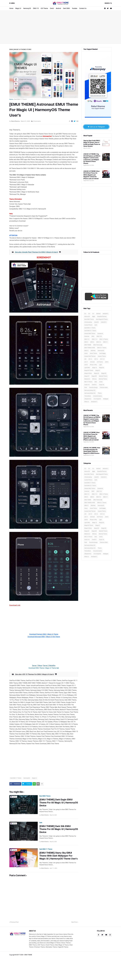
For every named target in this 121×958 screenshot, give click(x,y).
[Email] (77, 121)
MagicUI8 (94, 376)
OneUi (52, 8)
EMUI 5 (86, 342)
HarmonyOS (27, 8)
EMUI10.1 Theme (101, 347)
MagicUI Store (88, 373)
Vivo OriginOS (97, 399)
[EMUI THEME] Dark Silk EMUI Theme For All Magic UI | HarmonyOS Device (58, 829)
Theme (100, 393)
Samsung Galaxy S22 (89, 393)
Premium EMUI (104, 387)
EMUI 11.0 (94, 339)
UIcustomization (97, 396)
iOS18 (86, 364)
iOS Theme (44, 8)
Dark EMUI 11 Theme (20, 99)
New (96, 381)
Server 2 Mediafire (49, 665)
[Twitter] (74, 121)
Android (58, 8)
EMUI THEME (87, 345)
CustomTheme (88, 325)
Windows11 (94, 401)
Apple (93, 316)
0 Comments (37, 121)
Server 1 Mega (37, 665)
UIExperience (87, 399)
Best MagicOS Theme (102, 319)
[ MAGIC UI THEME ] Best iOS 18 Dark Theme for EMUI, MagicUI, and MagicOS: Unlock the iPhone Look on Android (91, 174)
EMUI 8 (92, 342)
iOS (85, 359)
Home (11, 8)
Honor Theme (93, 353)
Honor (86, 353)
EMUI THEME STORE (89, 347)
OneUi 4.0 (87, 384)
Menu (13, 3)
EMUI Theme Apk (97, 345)
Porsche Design (93, 387)
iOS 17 (86, 362)
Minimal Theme (103, 379)
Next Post (74, 922)
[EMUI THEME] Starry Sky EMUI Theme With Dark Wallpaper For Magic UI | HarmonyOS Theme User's (58, 855)
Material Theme (103, 376)
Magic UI (18, 8)
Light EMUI (87, 367)
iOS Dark (92, 362)
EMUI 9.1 (105, 342)
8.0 (89, 313)
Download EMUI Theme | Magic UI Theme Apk (44, 668)
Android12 (105, 313)
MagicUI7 (86, 376)
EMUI (93, 336)
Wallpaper (105, 399)
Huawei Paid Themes (89, 356)
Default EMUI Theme (89, 333)
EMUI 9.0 (98, 342)
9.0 (93, 313)
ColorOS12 (103, 322)
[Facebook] (72, 121)
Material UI (87, 379)
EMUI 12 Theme (104, 339)
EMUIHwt (93, 350)
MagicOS (101, 367)
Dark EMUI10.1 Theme (90, 330)
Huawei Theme (102, 356)
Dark (40, 822)
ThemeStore (87, 396)
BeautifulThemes (101, 316)
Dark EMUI (66, 8)
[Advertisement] (60, 27)
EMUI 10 (36, 8)
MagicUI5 (96, 373)
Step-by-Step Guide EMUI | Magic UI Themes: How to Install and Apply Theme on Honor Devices (91, 143)
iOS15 (106, 362)
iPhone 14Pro (93, 364)
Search (107, 3)
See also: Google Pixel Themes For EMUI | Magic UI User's (36, 252)
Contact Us (82, 8)
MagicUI (97, 370)
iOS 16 (96, 359)
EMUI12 (86, 350)
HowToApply (102, 353)
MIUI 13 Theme (88, 381)
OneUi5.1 (94, 384)
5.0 (85, 313)
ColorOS (96, 322)
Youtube (74, 8)
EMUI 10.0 (99, 336)
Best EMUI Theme (44, 796)
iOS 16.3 (102, 359)
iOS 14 (90, 359)
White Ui (86, 401)
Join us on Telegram (97, 127)
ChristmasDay (88, 322)
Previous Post (14, 922)
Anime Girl (87, 316)
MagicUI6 (103, 373)
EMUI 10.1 (87, 339)
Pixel (85, 387)
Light (100, 364)
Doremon (86, 336)
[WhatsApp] (34, 784)
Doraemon (100, 333)
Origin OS (101, 384)
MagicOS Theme (88, 370)
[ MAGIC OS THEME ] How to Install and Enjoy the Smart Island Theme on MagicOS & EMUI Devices (91, 450)
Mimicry (94, 379)
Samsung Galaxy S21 (89, 390)
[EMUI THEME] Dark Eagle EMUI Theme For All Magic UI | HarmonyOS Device (58, 802)
